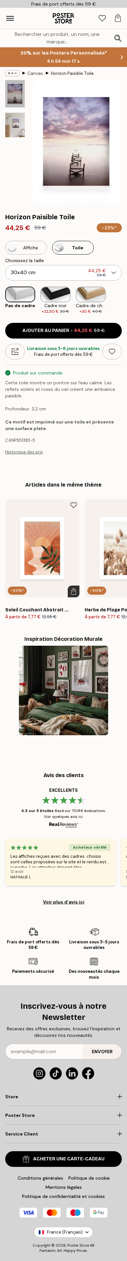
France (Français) (65, 1232)
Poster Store (78, 1245)
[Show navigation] (10, 18)
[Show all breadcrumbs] (12, 73)
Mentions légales (64, 1187)
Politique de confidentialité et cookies (63, 1196)
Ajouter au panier (63, 330)
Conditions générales (40, 1178)
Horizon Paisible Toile (72, 73)
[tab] (102, 18)
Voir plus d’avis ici (63, 902)
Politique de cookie (89, 1178)
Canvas (35, 73)
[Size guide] (15, 351)
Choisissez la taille (24, 260)
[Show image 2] (15, 125)
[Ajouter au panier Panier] (73, 591)
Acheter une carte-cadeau (69, 1159)
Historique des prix (24, 452)
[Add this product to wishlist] (112, 351)
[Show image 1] (15, 94)
